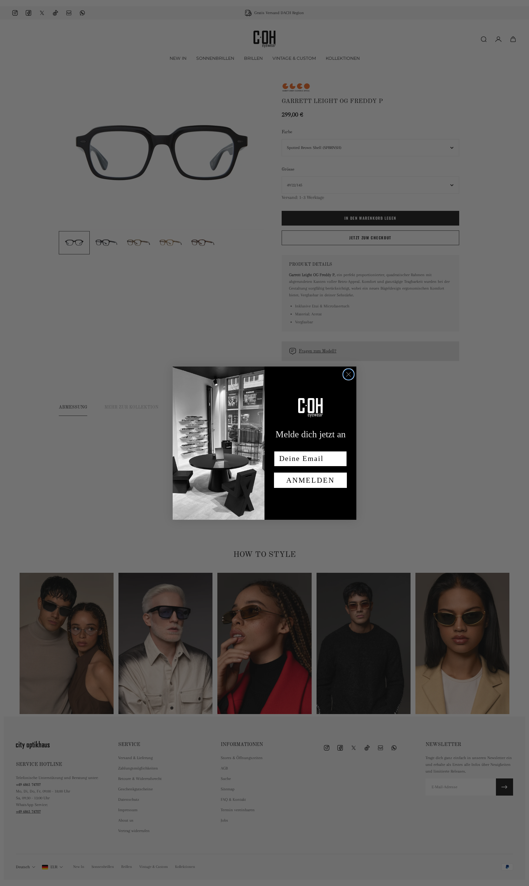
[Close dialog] (348, 374)
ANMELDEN (310, 480)
